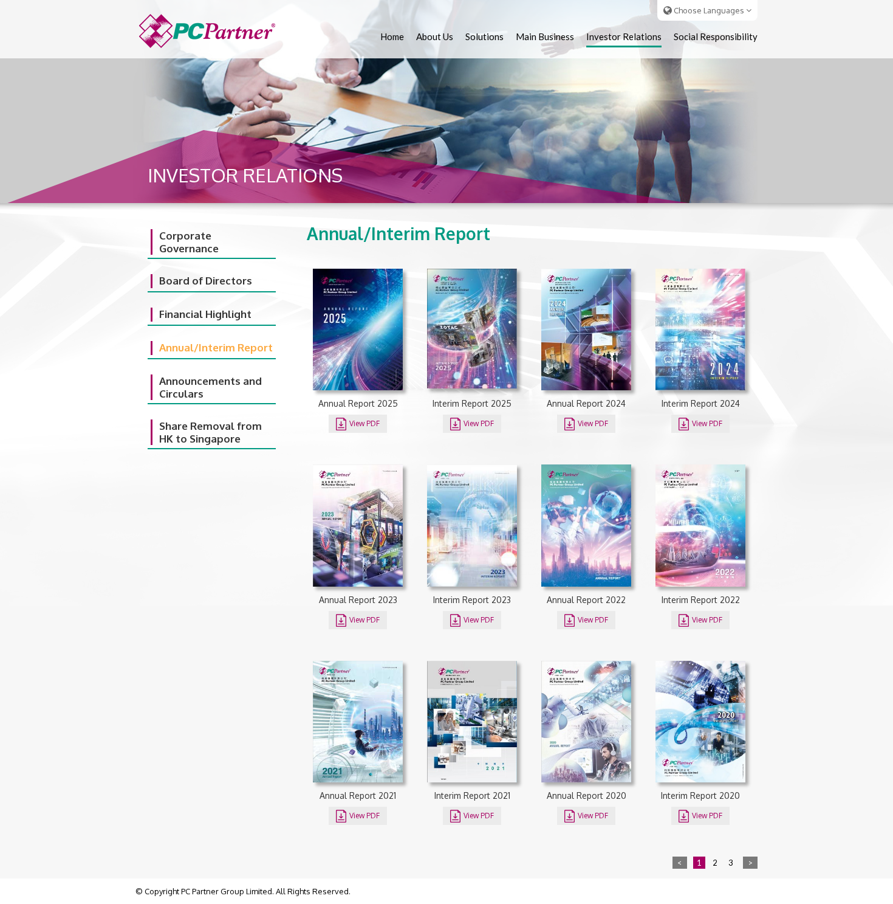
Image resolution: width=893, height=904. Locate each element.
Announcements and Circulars (210, 387)
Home (392, 36)
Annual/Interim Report (216, 347)
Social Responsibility (716, 36)
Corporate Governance (189, 242)
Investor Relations (624, 36)
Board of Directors (205, 280)
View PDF (363, 423)
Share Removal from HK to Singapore (210, 432)
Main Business (545, 36)
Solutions (484, 36)
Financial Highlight (205, 314)
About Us (434, 36)
